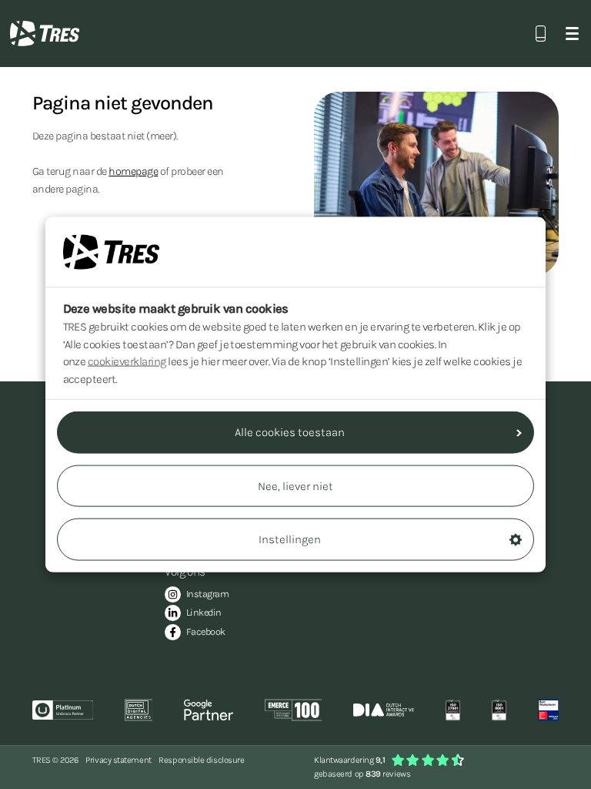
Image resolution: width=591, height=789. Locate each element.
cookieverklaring (127, 361)
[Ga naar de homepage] (44, 33)
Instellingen (290, 539)
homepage (133, 171)
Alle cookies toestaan (290, 432)
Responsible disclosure (201, 760)
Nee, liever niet (295, 485)
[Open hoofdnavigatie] (572, 33)
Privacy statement (118, 760)
